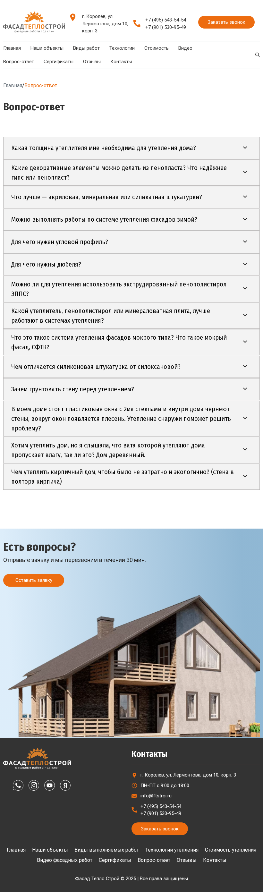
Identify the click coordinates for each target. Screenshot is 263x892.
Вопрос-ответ (154, 860)
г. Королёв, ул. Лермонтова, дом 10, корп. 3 (105, 23)
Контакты (121, 61)
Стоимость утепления (230, 850)
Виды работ (86, 48)
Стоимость (156, 48)
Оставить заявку (33, 580)
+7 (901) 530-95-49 (165, 27)
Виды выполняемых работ (106, 850)
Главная (12, 85)
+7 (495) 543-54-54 (165, 20)
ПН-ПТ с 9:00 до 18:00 (164, 785)
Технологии (122, 48)
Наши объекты (47, 48)
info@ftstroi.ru (156, 796)
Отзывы (92, 61)
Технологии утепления (172, 850)
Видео (185, 48)
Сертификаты (58, 61)
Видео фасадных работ (64, 860)
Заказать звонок (226, 22)
